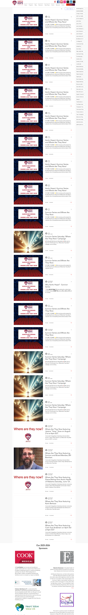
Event (79, 48)
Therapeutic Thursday (80, 106)
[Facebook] (58, 2)
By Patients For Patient (80, 38)
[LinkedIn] (71, 2)
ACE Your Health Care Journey (80, 16)
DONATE (79, 46)
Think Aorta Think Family (80, 109)
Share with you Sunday (80, 91)
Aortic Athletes (80, 28)
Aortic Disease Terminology (80, 33)
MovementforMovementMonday (80, 69)
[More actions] (71, 17)
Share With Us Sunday (80, 86)
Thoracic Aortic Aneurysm (80, 111)
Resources (79, 84)
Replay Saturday (80, 81)
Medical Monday (80, 66)
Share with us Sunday (80, 89)
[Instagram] (64, 2)
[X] (68, 2)
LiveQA (79, 64)
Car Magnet (79, 41)
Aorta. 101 (79, 23)
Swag (78, 99)
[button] (61, 9)
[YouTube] (61, 2)
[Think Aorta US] (74, 2)
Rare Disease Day (80, 79)
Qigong (79, 76)
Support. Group (80, 94)
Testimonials (79, 101)
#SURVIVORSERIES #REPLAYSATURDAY (80, 11)
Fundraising (79, 56)
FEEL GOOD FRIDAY (80, 51)
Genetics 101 (80, 61)
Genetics (79, 58)
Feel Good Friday (80, 53)
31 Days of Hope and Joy (80, 13)
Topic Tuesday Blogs (80, 114)
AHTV (78, 21)
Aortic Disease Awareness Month (80, 31)
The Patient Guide (80, 104)
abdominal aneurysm (80, 121)
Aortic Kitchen (80, 36)
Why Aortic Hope (80, 119)
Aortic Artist (79, 26)
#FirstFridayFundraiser (80, 8)
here (73, 587)
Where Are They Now (80, 116)
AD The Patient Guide (80, 18)
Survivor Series (80, 96)
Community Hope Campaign (80, 43)
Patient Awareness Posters (80, 71)
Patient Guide (80, 74)
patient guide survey (80, 124)
